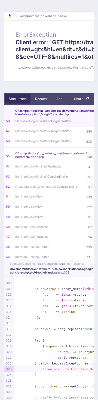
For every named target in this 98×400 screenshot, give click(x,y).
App (59, 99)
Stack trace (18, 99)
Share (79, 99)
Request (41, 99)
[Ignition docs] (12, 16)
